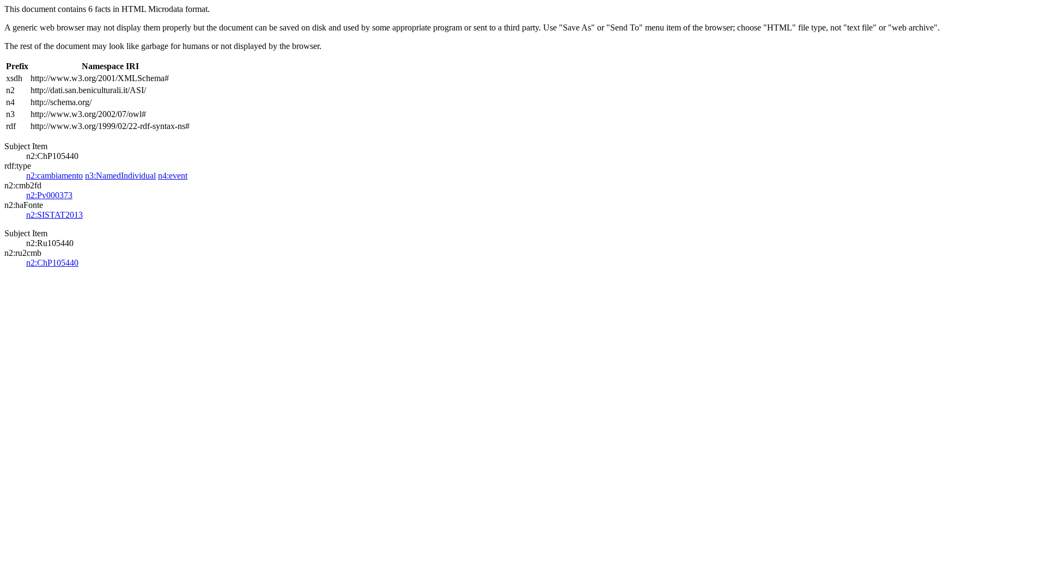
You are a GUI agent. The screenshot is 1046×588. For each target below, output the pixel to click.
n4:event (172, 175)
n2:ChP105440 (52, 262)
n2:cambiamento (54, 175)
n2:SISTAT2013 (54, 214)
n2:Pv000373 (49, 195)
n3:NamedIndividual (120, 175)
